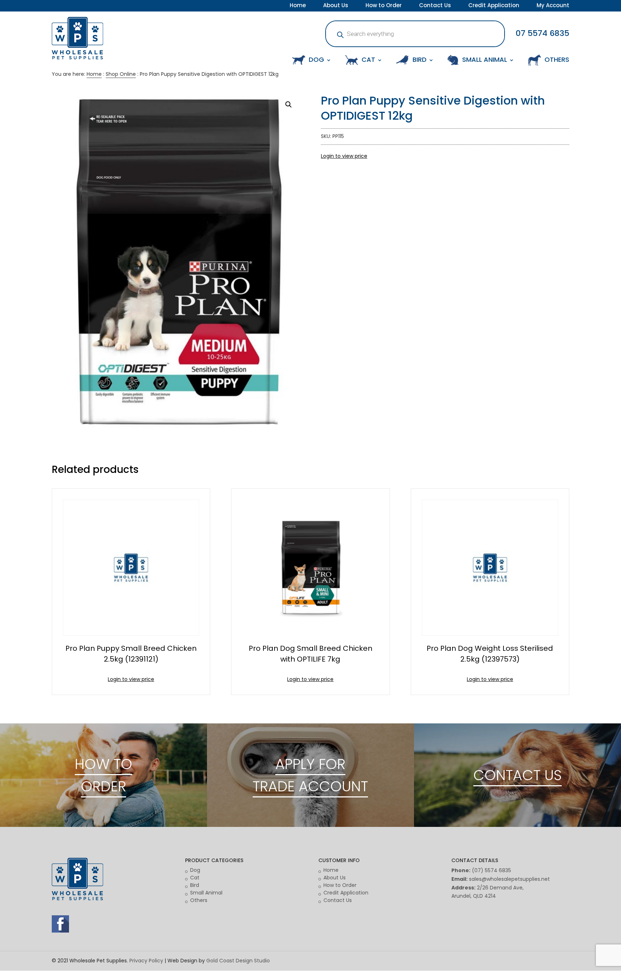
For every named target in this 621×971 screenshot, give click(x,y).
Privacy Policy (146, 960)
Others (198, 900)
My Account (553, 6)
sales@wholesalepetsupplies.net (509, 879)
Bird (194, 885)
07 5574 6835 (542, 33)
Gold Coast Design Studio (238, 960)
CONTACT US (517, 775)
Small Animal (206, 892)
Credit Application (493, 6)
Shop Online (121, 74)
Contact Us (435, 6)
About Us (335, 6)
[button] (288, 104)
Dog (195, 870)
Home (298, 6)
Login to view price (344, 156)
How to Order (383, 6)
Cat (194, 877)
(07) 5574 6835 (491, 870)
